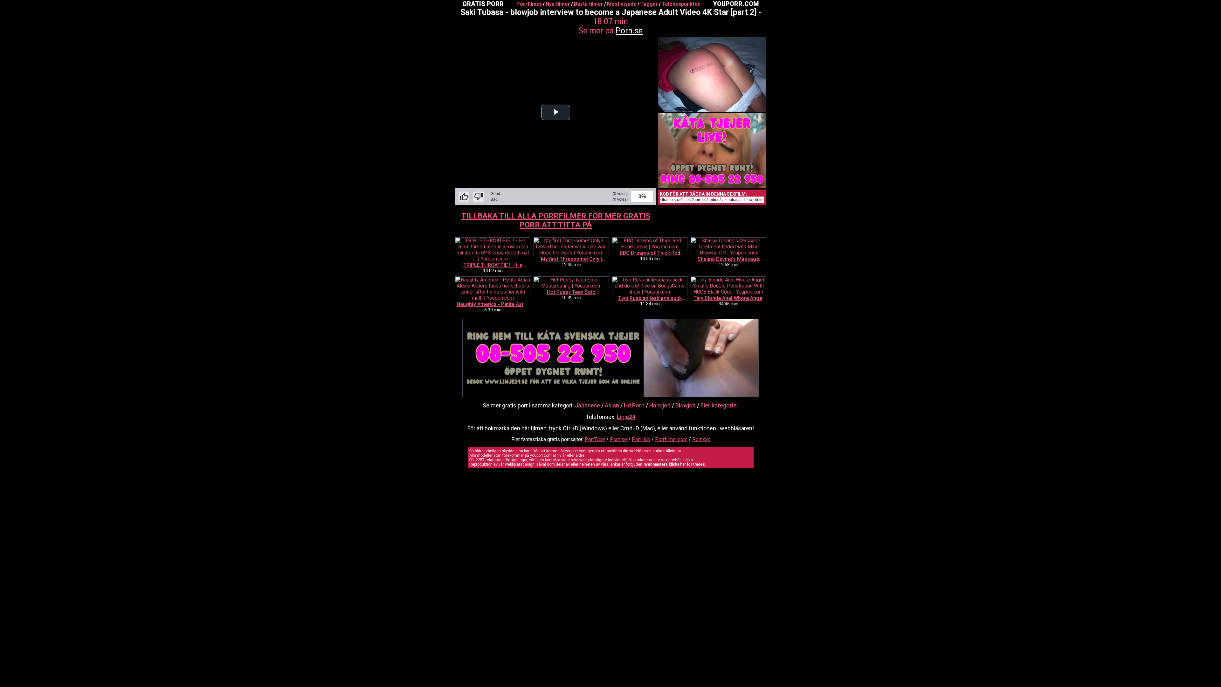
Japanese (587, 405)
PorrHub (641, 439)
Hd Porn (634, 405)
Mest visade (622, 4)
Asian (612, 405)
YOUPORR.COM (736, 4)
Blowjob (685, 405)
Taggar (649, 4)
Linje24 (626, 416)
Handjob (660, 405)
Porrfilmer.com (671, 439)
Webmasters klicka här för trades (674, 464)
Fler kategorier (719, 405)
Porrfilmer (529, 4)
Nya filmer (558, 4)
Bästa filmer (588, 4)
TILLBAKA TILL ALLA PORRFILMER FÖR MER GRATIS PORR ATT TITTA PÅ (555, 220)
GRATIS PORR (483, 4)
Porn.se (629, 30)
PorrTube (595, 439)
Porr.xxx (701, 439)
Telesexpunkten (681, 4)
